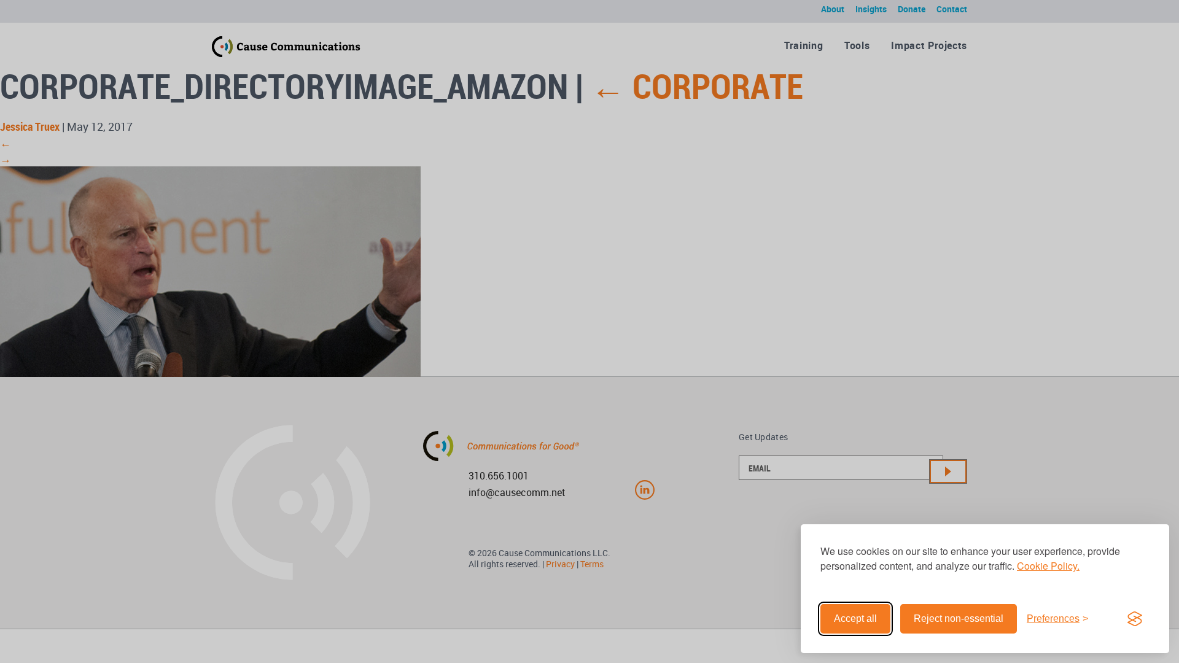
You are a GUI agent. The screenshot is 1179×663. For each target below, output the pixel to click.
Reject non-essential (958, 618)
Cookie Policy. (1048, 566)
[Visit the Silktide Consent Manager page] (1135, 619)
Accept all (855, 618)
